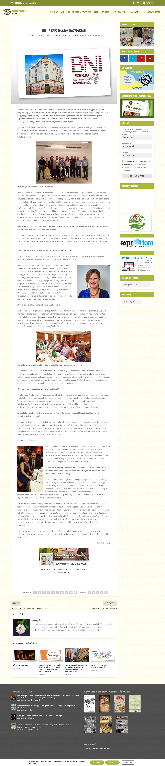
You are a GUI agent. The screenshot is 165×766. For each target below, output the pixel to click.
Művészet (31, 718)
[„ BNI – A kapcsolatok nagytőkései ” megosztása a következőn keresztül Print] (75, 592)
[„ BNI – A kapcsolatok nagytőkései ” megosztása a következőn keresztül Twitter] (39, 592)
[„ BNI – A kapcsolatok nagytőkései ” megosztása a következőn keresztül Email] (71, 592)
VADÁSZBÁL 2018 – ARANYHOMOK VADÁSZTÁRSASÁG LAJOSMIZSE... (48, 3)
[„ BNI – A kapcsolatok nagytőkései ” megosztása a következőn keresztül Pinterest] (53, 592)
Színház (105, 12)
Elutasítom (112, 762)
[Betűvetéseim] (137, 36)
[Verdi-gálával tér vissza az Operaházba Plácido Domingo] (13, 717)
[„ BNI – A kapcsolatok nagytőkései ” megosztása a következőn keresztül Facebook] (35, 592)
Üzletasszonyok (79, 35)
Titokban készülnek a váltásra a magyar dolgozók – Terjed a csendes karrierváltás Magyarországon (44, 726)
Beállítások (128, 762)
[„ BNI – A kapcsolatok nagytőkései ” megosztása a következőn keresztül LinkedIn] (57, 592)
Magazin (135, 12)
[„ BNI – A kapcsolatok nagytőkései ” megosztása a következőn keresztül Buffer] (62, 592)
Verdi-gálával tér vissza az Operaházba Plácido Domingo (39, 716)
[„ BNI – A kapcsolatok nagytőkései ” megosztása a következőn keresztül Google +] (44, 592)
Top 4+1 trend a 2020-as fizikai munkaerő (100, 666)
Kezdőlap (54, 12)
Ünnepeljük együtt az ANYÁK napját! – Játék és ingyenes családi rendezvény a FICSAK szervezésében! (50, 668)
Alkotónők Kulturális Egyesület (76, 12)
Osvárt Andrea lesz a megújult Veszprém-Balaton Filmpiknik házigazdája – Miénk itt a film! (46, 707)
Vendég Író (36, 35)
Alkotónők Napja (152, 12)
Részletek (32, 764)
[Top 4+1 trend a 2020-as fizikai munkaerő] (103, 655)
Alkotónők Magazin (64, 35)
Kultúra (30, 710)
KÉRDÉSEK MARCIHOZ (20, 665)
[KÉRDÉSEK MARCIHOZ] (25, 655)
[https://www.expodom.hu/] (137, 242)
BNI (70, 485)
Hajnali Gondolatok (34, 700)
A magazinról (121, 12)
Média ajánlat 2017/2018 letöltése (97, 749)
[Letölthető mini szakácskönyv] (137, 108)
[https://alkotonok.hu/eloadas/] (137, 89)
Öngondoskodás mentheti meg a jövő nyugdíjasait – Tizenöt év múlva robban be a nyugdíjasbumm (76, 668)
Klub (96, 12)
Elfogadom (97, 762)
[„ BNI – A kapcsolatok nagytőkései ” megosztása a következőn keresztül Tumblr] (48, 592)
